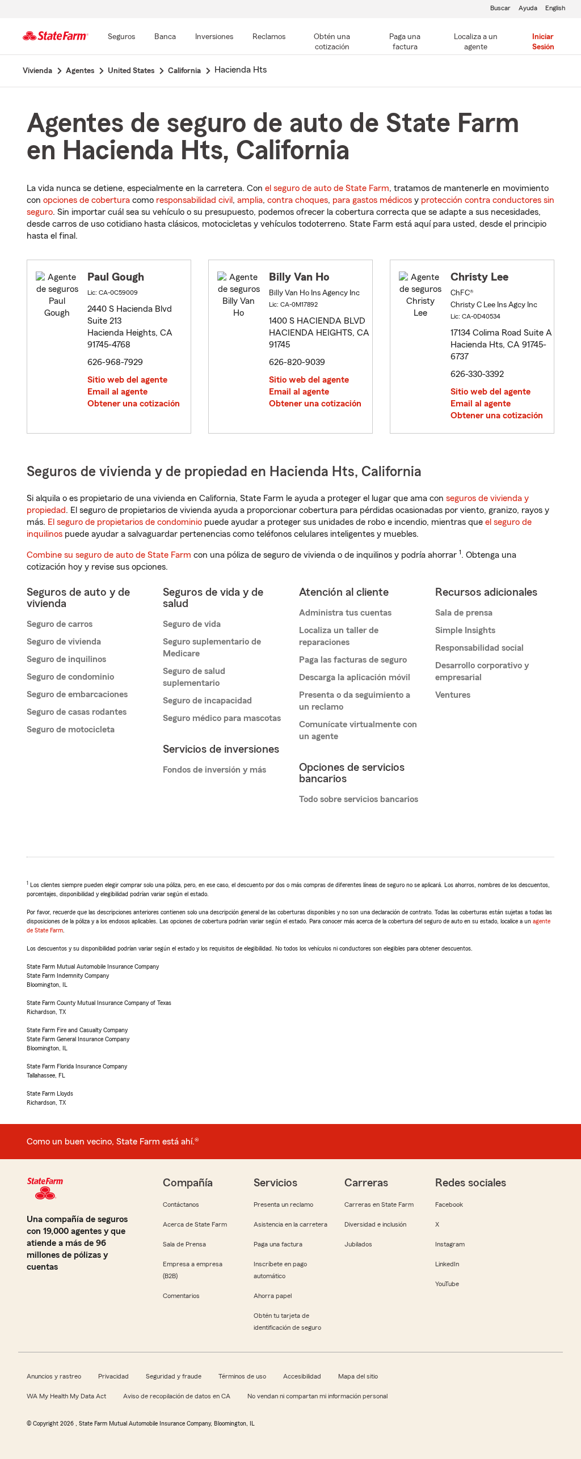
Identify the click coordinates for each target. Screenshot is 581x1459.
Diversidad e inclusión (375, 1224)
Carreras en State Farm (379, 1204)
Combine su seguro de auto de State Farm (109, 554)
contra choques (297, 200)
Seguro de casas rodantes (77, 711)
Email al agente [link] (117, 391)
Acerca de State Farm (195, 1224)
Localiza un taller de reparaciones (338, 636)
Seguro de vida (192, 624)
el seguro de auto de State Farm (327, 188)
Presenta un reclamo (283, 1204)
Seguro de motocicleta (71, 729)
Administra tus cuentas (345, 612)
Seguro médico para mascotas (222, 718)
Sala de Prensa (184, 1244)
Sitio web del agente (127, 379)
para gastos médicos (372, 200)
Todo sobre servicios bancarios (358, 799)
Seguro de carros (59, 624)
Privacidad (113, 1376)
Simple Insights (465, 630)
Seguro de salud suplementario (194, 677)
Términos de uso (242, 1376)
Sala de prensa (463, 612)
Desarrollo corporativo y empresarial (482, 671)
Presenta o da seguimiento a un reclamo (354, 700)
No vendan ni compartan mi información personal (317, 1396)
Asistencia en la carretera (290, 1224)
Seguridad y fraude (173, 1376)
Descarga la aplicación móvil (354, 677)
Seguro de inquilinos (66, 659)
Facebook (449, 1204)
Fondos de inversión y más (214, 769)
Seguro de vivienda (64, 641)
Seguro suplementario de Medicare (212, 647)
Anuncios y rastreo (54, 1376)
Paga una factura (278, 1244)
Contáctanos (181, 1204)
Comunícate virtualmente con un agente (358, 730)
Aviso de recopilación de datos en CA (176, 1396)
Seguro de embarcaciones (77, 694)
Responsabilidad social (479, 647)
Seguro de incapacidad (207, 700)
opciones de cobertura (86, 200)
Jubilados (358, 1244)
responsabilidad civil (194, 200)
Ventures (452, 694)
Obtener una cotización (133, 403)
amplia (250, 200)
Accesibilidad (302, 1376)
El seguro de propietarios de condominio (125, 522)
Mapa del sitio (358, 1376)
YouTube (447, 1283)
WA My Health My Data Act (66, 1396)
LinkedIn (447, 1264)
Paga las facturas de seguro (353, 659)
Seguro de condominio (70, 676)
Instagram (450, 1244)
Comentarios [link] (181, 1295)
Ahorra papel (273, 1295)
